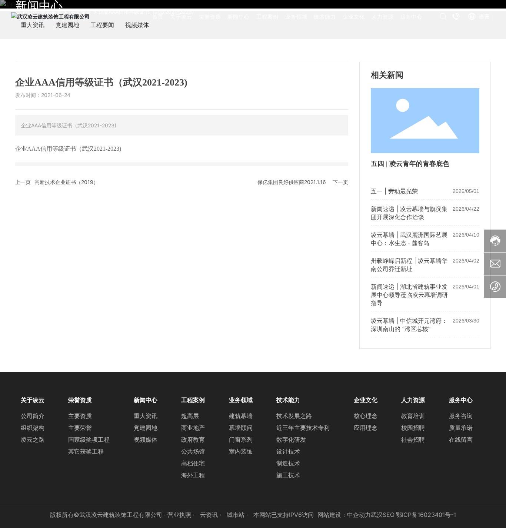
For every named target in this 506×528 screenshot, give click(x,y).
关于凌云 (181, 16)
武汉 (377, 514)
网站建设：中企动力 (344, 514)
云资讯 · (211, 514)
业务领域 (296, 16)
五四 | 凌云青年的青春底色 (410, 163)
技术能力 (325, 16)
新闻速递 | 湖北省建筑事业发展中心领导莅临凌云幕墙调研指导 (409, 295)
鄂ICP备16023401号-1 (426, 514)
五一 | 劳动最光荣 (394, 191)
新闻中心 (238, 16)
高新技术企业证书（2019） (66, 182)
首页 (157, 16)
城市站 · (238, 514)
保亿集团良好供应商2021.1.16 (291, 182)
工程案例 (267, 16)
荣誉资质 (210, 16)
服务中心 (411, 16)
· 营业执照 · (179, 514)
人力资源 (383, 16)
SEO (389, 514)
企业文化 (354, 16)
